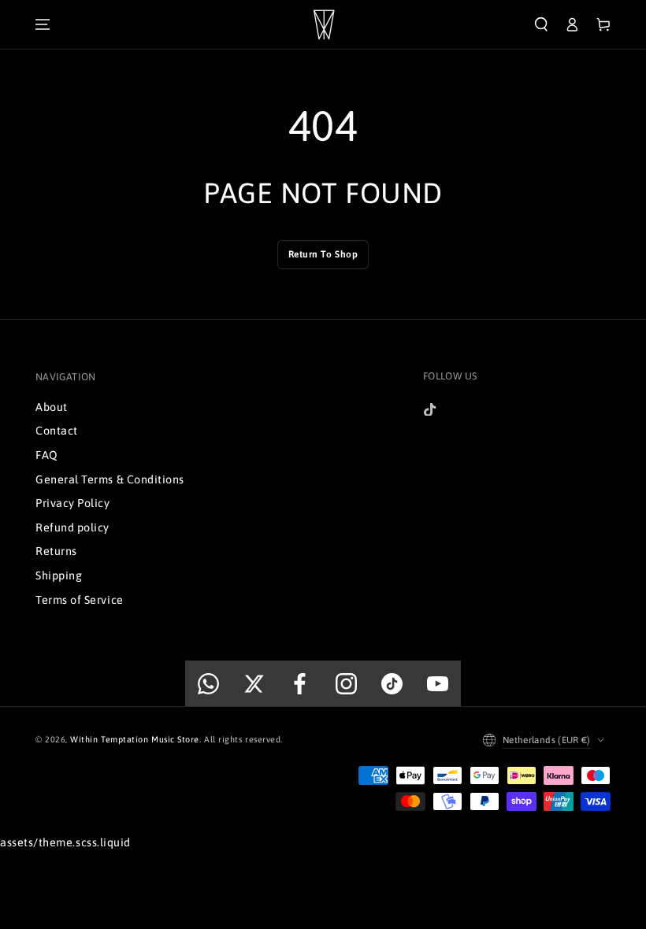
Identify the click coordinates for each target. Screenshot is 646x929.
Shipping (58, 575)
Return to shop (323, 254)
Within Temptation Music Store (134, 739)
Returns (56, 551)
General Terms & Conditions (109, 479)
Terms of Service (79, 600)
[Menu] (42, 24)
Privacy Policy (72, 503)
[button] (541, 24)
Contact (56, 430)
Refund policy (72, 527)
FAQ (46, 455)
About (51, 407)
